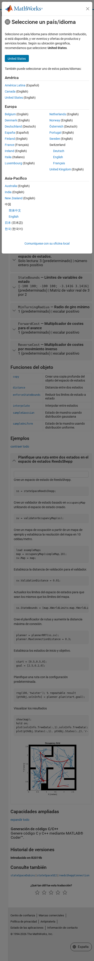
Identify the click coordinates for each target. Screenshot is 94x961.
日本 (8, 222)
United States (14, 97)
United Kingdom (60, 169)
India (8, 192)
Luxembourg (13, 163)
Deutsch (58, 151)
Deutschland (13, 126)
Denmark (11, 120)
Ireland (9, 151)
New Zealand (14, 198)
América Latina (15, 85)
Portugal (55, 132)
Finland (10, 138)
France (9, 145)
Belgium (10, 114)
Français (59, 163)
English (58, 157)
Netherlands (57, 114)
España (10, 132)
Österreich (56, 126)
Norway (54, 120)
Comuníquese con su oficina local (47, 243)
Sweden (54, 138)
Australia (11, 186)
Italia (8, 157)
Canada (10, 91)
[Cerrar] (88, 9)
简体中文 (15, 210)
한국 (8, 229)
